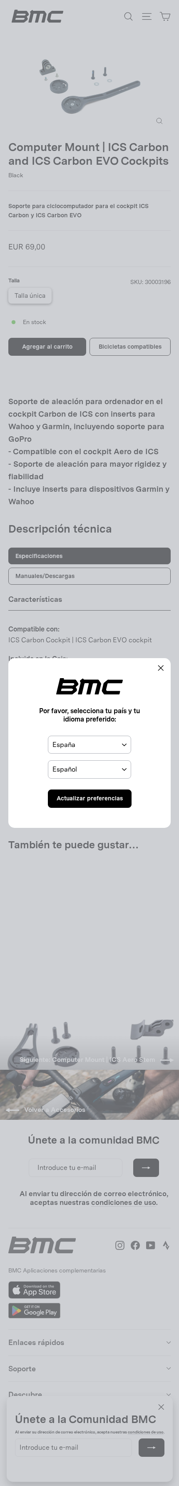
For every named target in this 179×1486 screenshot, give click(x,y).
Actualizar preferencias (90, 798)
